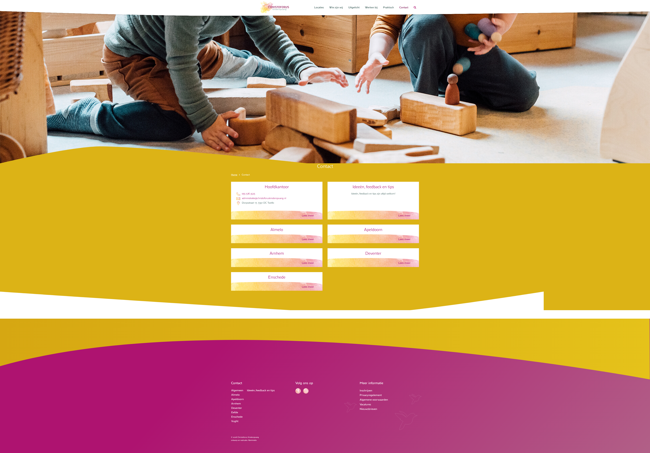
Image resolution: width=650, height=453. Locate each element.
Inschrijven (366, 390)
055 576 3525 (248, 193)
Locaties (319, 7)
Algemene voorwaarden (374, 399)
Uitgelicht (354, 7)
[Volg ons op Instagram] (306, 391)
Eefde (234, 412)
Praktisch (388, 7)
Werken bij (371, 7)
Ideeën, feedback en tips (261, 390)
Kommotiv (252, 440)
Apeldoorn (237, 399)
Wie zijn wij (336, 7)
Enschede (237, 416)
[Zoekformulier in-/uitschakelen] (415, 8)
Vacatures (365, 404)
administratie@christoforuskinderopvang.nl (264, 198)
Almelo (235, 394)
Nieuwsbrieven (368, 408)
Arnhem (236, 403)
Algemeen (237, 390)
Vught (234, 421)
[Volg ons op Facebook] (298, 391)
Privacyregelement (371, 395)
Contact (403, 7)
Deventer (236, 407)
